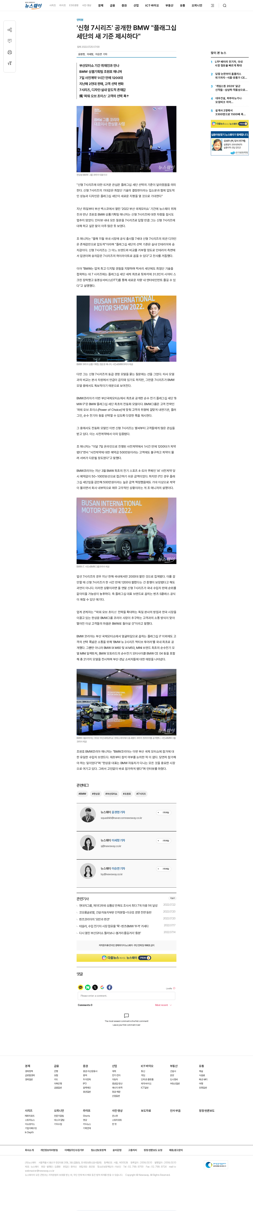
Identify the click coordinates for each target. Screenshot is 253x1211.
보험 (56, 1075)
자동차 (115, 1079)
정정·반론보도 (207, 1110)
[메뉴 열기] (212, 5)
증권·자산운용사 (90, 1071)
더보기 (172, 898)
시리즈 (52, 5)
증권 (124, 5)
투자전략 (87, 1079)
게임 (143, 1075)
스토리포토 (117, 1120)
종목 (85, 1075)
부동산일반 (175, 1083)
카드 (56, 1079)
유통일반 (203, 1087)
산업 (136, 5)
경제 (100, 5)
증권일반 (87, 1091)
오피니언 (197, 5)
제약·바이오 (146, 1083)
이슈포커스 (30, 1124)
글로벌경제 (30, 1075)
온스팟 (115, 1115)
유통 (182, 5)
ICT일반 (144, 1087)
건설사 (173, 1071)
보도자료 (146, 1110)
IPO (85, 1083)
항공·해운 (116, 1091)
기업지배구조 (31, 1128)
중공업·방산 (117, 1083)
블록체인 (87, 1087)
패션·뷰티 (203, 1079)
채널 (201, 1071)
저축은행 (58, 1083)
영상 (85, 1120)
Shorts (86, 1115)
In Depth (29, 1132)
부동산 (169, 5)
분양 (172, 1075)
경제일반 (29, 1079)
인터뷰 (80, 19)
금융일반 (58, 1087)
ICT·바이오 (152, 5)
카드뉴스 (87, 1124)
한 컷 (114, 1124)
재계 (114, 1071)
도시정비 (174, 1079)
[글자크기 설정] (10, 63)
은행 (56, 1071)
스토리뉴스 (30, 1120)
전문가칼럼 (59, 1115)
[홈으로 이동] (33, 5)
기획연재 (87, 1128)
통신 (143, 1071)
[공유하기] (10, 30)
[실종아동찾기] (217, 140)
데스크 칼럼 (59, 1120)
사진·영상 (86, 5)
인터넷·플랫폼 (147, 1079)
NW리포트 (30, 1115)
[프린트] (10, 52)
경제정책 (29, 1071)
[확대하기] (126, 109)
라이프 (62, 5)
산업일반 (116, 1096)
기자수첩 (58, 1124)
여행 (201, 1083)
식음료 (202, 1075)
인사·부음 (175, 1110)
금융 (112, 5)
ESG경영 (73, 5)
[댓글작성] (10, 41)
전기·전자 (116, 1075)
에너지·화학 (117, 1087)
